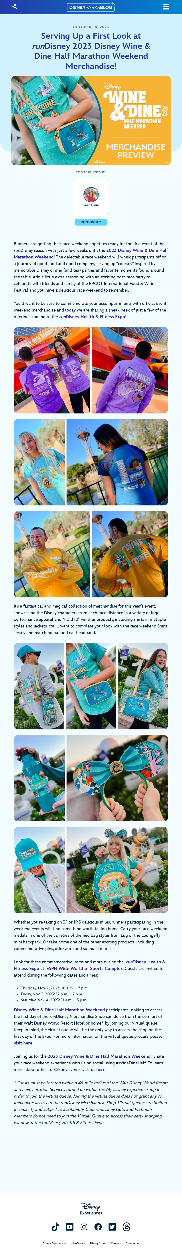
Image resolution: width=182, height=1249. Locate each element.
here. (101, 1069)
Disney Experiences (54, 1243)
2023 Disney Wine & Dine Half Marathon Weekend (99, 1056)
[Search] (15, 6)
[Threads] (126, 1227)
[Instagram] (83, 1227)
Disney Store (98, 1243)
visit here (23, 1043)
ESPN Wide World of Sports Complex (84, 968)
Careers (116, 1243)
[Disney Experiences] (91, 1209)
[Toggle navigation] (166, 7)
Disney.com (132, 1243)
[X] (112, 1227)
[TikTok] (55, 1227)
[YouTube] (69, 1227)
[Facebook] (98, 1227)
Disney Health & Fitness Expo (92, 316)
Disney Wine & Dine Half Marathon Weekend (59, 1010)
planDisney (78, 1243)
